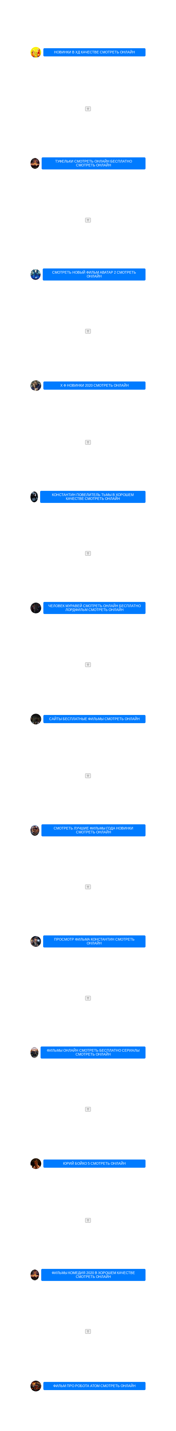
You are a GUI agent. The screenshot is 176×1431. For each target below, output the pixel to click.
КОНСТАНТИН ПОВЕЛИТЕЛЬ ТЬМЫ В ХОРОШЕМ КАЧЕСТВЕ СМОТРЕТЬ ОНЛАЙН (93, 497)
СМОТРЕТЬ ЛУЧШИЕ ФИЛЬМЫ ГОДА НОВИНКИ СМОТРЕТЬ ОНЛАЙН (93, 830)
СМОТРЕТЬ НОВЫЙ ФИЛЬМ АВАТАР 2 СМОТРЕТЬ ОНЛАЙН (94, 274)
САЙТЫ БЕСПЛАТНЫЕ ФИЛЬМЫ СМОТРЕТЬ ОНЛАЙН (94, 719)
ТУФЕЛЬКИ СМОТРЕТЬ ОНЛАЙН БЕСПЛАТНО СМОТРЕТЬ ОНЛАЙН (93, 163)
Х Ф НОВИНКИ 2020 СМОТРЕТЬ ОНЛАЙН (94, 385)
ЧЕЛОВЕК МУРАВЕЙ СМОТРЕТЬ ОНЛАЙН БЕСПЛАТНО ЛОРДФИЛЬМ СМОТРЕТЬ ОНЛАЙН (94, 608)
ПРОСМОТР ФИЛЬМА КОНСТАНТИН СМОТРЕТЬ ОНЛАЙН (94, 941)
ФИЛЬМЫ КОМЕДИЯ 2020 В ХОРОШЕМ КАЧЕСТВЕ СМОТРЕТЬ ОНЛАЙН (93, 1275)
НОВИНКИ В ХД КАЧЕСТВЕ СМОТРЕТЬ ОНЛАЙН (94, 52)
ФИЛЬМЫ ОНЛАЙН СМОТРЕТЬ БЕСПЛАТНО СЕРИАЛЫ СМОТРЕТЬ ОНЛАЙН (93, 1052)
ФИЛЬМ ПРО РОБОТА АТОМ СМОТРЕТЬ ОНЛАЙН (94, 1386)
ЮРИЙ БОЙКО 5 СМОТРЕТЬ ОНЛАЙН (94, 1163)
